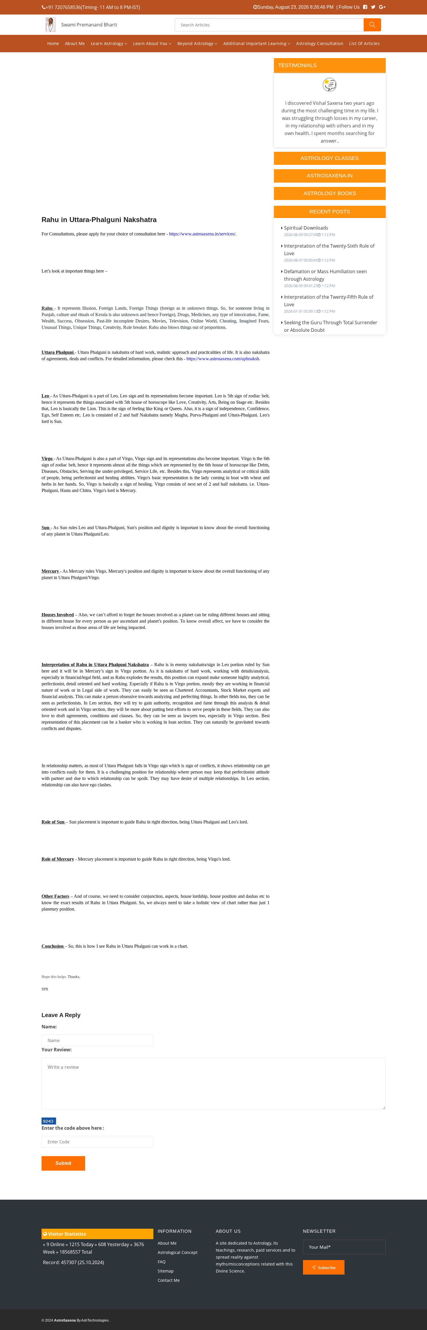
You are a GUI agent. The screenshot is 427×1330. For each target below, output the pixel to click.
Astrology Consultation (319, 43)
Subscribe (326, 1267)
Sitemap (166, 1271)
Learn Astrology (108, 43)
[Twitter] (373, 7)
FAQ (162, 1261)
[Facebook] (365, 7)
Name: (49, 1026)
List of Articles (364, 43)
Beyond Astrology (196, 43)
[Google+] (382, 7)
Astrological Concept (178, 1252)
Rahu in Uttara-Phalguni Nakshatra (99, 220)
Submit (63, 1163)
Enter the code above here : (73, 1128)
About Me (75, 43)
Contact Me (169, 1280)
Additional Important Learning (255, 43)
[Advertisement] (156, 148)
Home (53, 43)
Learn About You (151, 43)
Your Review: (57, 1049)
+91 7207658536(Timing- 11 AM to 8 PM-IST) (93, 7)
